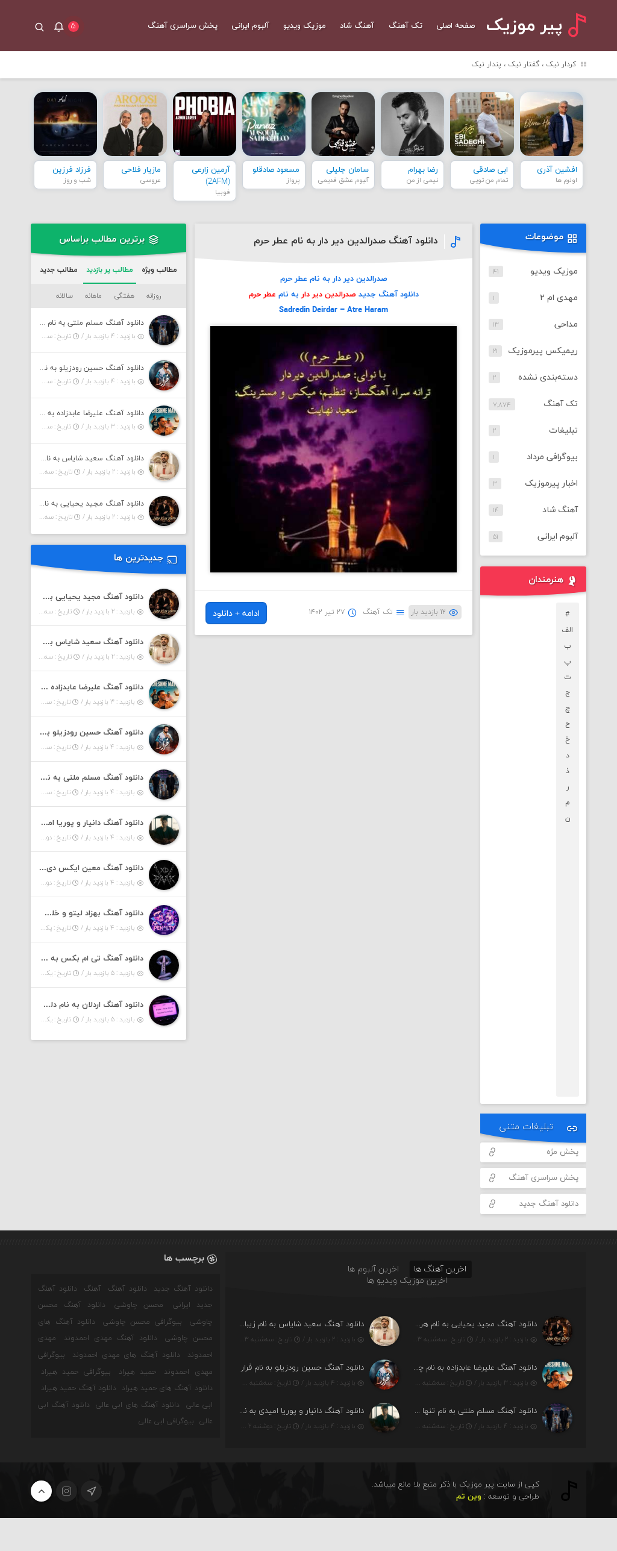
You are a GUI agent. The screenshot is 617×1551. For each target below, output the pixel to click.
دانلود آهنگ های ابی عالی (138, 1405)
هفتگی (124, 296)
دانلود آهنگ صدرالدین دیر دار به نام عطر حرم (346, 241)
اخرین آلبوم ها (373, 1269)
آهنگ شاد (357, 25)
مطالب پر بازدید (109, 270)
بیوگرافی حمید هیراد (75, 1372)
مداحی (566, 324)
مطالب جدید (59, 270)
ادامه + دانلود (236, 613)
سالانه (64, 296)
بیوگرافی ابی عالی (166, 1421)
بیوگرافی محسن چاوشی (142, 1322)
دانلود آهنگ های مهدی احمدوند (126, 1355)
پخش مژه (562, 1152)
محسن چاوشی (138, 1305)
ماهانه (93, 296)
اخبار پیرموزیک (551, 483)
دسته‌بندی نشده (548, 377)
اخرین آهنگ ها (440, 1269)
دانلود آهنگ (127, 1289)
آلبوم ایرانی (250, 25)
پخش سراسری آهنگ (183, 25)
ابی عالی (199, 1405)
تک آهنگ (405, 25)
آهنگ (92, 1289)
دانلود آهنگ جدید (548, 1203)
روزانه (153, 296)
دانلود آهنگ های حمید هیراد (167, 1388)
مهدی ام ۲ (559, 298)
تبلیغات (563, 430)
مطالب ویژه (159, 270)
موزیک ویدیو (304, 25)
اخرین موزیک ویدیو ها (407, 1280)
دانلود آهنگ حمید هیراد (78, 1388)
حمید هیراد (137, 1372)
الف (567, 630)
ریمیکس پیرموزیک (543, 351)
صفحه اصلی (455, 25)
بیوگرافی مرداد (552, 457)
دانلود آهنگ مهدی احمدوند (110, 1338)
